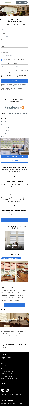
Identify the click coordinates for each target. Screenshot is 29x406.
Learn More (14, 160)
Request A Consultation (14, 156)
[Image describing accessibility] (5, 390)
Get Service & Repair (21, 76)
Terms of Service (6, 89)
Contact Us (14, 220)
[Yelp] (2, 383)
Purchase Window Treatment (6, 76)
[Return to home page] (9, 2)
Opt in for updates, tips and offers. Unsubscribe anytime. (14, 60)
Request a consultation (14, 305)
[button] (2, 2)
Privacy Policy (24, 88)
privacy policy (20, 85)
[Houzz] (5, 383)
